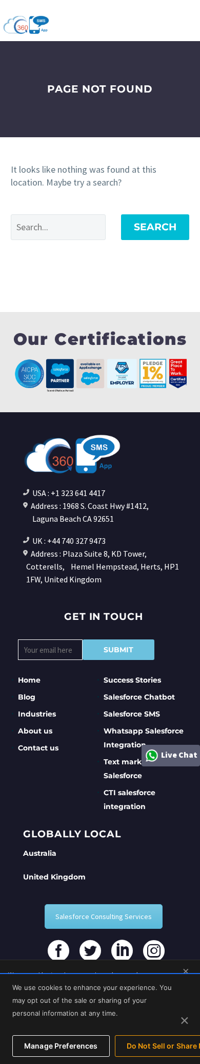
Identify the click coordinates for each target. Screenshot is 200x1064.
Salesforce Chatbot (139, 697)
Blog (26, 697)
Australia (39, 853)
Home (29, 680)
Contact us (38, 748)
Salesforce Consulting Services (103, 916)
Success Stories (132, 680)
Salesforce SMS (132, 714)
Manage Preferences (61, 1045)
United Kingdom (54, 877)
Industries (37, 714)
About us (35, 731)
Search (155, 227)
